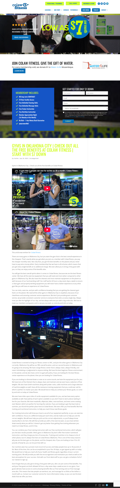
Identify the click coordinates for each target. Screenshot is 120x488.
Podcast (95, 10)
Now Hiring (86, 10)
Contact (103, 10)
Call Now (73, 3)
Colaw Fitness (36, 252)
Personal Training (54, 4)
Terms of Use (81, 116)
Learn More (19, 71)
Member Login (88, 4)
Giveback (66, 10)
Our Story (57, 10)
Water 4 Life (56, 67)
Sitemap (45, 485)
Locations (48, 10)
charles (16, 158)
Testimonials (74, 10)
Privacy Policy (73, 116)
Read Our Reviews (21, 37)
